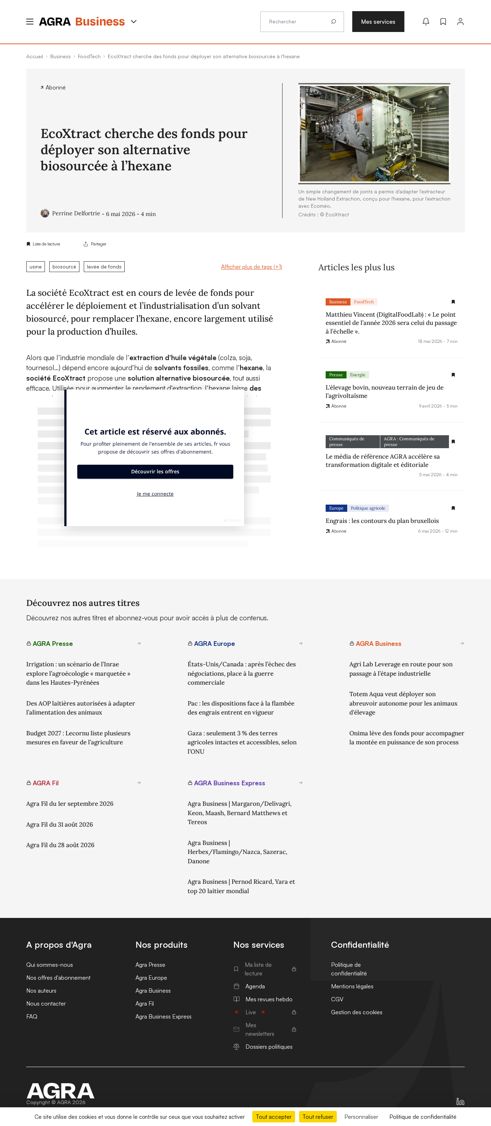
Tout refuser (318, 1116)
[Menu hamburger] (29, 21)
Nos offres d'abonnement (58, 977)
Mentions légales (352, 986)
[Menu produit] (133, 21)
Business (338, 301)
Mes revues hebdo (269, 999)
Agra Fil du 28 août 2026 (60, 845)
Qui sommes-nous (49, 964)
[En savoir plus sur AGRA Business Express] (300, 782)
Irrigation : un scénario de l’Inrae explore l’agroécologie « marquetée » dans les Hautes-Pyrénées (78, 673)
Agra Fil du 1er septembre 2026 (70, 804)
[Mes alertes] (426, 21)
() (251, 266)
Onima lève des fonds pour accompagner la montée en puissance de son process (406, 737)
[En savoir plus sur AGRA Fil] (139, 782)
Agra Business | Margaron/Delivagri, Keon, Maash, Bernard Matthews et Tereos (240, 813)
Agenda (255, 986)
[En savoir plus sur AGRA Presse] (139, 643)
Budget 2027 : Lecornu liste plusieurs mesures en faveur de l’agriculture (78, 737)
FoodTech (364, 301)
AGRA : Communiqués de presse (409, 441)
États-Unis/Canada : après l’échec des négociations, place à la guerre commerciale (242, 673)
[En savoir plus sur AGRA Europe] (300, 643)
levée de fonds (104, 266)
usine (35, 266)
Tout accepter (274, 1116)
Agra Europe (151, 977)
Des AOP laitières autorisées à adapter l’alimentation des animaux (80, 708)
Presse (336, 374)
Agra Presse (150, 964)
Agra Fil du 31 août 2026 (59, 824)
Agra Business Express (164, 1016)
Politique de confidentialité (349, 969)
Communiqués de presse (346, 441)
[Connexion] (460, 21)
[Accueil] (60, 1091)
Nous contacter (46, 1003)
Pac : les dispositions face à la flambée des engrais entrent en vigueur (241, 708)
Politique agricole (368, 508)
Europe (336, 508)
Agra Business (153, 990)
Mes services (378, 21)
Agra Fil (145, 1003)
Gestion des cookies (356, 1012)
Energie (358, 374)
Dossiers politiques (269, 1046)
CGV (337, 999)
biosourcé (64, 266)
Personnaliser (361, 1116)
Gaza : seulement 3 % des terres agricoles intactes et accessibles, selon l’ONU (242, 742)
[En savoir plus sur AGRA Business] (462, 643)
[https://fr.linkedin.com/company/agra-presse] (460, 1101)
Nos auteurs (41, 990)
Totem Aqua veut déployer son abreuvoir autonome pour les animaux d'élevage (403, 703)
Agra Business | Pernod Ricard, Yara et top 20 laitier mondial (241, 886)
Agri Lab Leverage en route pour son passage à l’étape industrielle (401, 668)
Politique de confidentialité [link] (422, 1116)
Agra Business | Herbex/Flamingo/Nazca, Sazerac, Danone (237, 852)
